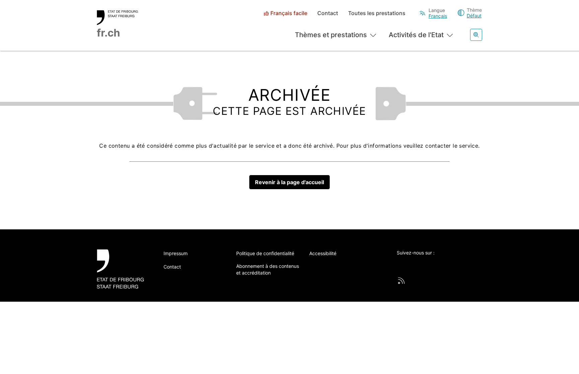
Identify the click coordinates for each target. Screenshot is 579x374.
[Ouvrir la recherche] (476, 35)
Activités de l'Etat (416, 35)
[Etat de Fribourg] (123, 269)
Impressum (176, 253)
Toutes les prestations (376, 13)
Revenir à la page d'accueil (289, 182)
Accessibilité (322, 253)
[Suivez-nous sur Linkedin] (437, 264)
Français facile (288, 13)
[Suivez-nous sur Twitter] (400, 264)
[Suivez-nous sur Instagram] (455, 264)
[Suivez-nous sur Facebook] (419, 264)
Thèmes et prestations (331, 35)
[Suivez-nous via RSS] (401, 281)
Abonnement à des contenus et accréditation (267, 269)
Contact (327, 13)
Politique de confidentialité (265, 253)
